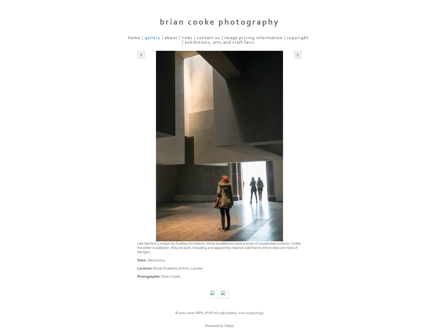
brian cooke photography (219, 22)
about (171, 38)
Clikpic (229, 326)
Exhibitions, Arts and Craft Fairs (220, 42)
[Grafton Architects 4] (219, 146)
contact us (208, 38)
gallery (152, 38)
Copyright (298, 38)
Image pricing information (253, 38)
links (187, 38)
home (134, 38)
